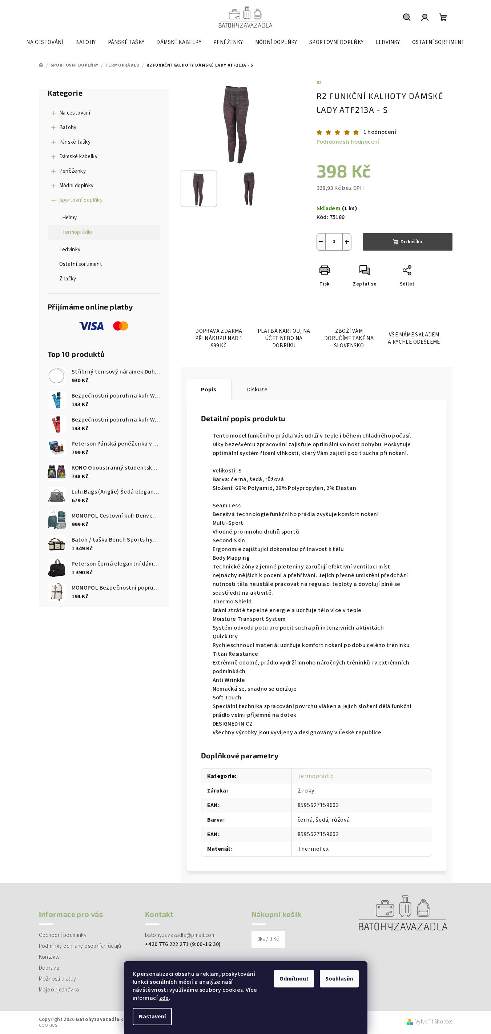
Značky (67, 279)
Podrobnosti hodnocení (348, 142)
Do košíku (411, 241)
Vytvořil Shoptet (433, 1022)
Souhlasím (339, 979)
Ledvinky (70, 249)
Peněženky (72, 171)
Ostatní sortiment (80, 264)
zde (164, 998)
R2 (319, 83)
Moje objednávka (59, 990)
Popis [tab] (209, 390)
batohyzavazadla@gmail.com (180, 935)
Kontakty (49, 957)
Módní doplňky (76, 185)
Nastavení (152, 1017)
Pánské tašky (75, 142)
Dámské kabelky (78, 156)
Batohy (68, 127)
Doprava (49, 968)
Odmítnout (294, 979)
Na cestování (74, 113)
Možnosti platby (57, 979)
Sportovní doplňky (81, 200)
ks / (268, 939)
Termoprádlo (77, 232)
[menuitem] (44, 42)
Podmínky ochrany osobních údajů (80, 946)
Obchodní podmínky (63, 935)
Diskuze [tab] (257, 390)
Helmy (69, 217)
